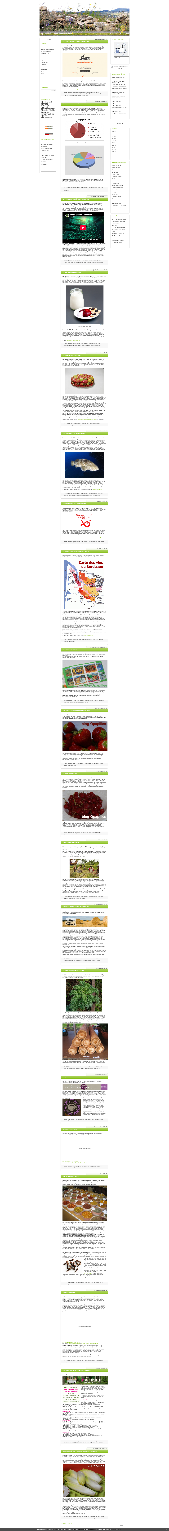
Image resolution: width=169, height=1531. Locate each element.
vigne (102, 187)
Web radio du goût (116, 207)
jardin (97, 1442)
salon (93, 1119)
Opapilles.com (44, 62)
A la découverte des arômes (71, 1176)
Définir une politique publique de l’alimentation (76, 906)
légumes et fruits (45, 53)
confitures (72, 833)
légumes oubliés (72, 1167)
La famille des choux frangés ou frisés (73, 970)
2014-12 (114, 145)
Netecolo (114, 192)
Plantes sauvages (116, 196)
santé (42, 73)
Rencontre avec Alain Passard (70, 1161)
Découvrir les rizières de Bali (71, 842)
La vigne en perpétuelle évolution (72, 104)
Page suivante (68, 1523)
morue (102, 541)
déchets (83, 345)
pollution (45, 110)
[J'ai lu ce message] (167, 1529)
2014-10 (114, 149)
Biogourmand (115, 170)
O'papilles (43, 64)
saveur (65, 765)
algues (65, 263)
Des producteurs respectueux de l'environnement (77, 1370)
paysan (83, 95)
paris (87, 95)
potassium (91, 1518)
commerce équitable (46, 51)
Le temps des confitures (70, 773)
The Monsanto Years (117, 235)
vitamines (74, 1518)
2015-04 (114, 136)
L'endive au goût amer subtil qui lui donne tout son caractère (80, 1451)
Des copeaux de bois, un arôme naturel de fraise (76, 710)
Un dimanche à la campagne (119, 205)
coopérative (66, 93)
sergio (113, 77)
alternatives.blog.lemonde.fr (73, 340)
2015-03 (114, 138)
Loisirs (42, 60)
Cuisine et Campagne (117, 176)
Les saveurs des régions (70, 649)
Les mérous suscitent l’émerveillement (74, 433)
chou (68, 1068)
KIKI (113, 107)
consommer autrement (96, 345)
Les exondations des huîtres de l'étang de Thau (76, 199)
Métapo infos (44, 146)
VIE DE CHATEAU (45, 150)
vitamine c (82, 1068)
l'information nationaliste (46, 148)
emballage (78, 345)
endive (102, 1516)
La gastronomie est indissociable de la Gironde (76, 551)
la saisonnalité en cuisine (70, 1129)
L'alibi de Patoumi (116, 183)
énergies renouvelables (47, 113)
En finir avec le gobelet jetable (119, 219)
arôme (89, 1282)
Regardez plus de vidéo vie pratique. (89, 1343)
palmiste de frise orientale (94, 1068)
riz (80, 898)
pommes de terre (68, 542)
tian (97, 700)
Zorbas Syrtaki (122, 113)
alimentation (47, 117)
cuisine (69, 425)
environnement (48, 109)
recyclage (88, 345)
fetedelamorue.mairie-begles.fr (96, 537)
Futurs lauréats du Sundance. (82, 1162)
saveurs (82, 425)
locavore (72, 95)
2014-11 (114, 147)
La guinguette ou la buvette (118, 227)
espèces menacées (79, 495)
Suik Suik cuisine (116, 201)
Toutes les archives (116, 154)
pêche (102, 493)
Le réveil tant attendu (117, 242)
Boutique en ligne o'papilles (47, 49)
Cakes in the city (116, 174)
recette (42, 71)
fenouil (70, 1284)
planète (44, 104)
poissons (66, 495)
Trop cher (114, 225)
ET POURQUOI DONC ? (47, 159)
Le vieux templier (45, 153)
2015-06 (114, 131)
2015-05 (114, 134)
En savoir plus (116, 1529)
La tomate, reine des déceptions (72, 355)
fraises (97, 763)
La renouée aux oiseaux (47, 144)
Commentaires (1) (93, 832)
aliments (89, 960)
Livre (42, 58)
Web (42, 78)
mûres (76, 833)
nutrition (94, 542)
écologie (45, 107)
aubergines (66, 702)
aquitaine (71, 189)
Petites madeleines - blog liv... (48, 155)
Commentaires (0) (91, 92)
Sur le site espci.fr (88, 1273)
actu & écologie (44, 47)
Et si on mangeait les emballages (72, 272)
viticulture (66, 189)
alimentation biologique (87, 93)
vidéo (42, 75)
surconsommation (88, 495)
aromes (101, 763)
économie (78, 962)
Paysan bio (114, 194)
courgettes (101, 700)
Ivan (113, 111)
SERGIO (114, 113)
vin (100, 1282)
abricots (76, 702)
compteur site (120, 123)
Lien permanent (82, 92)
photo (42, 66)
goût (88, 262)
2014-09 (114, 151)
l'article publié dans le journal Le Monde (87, 419)
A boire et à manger (116, 165)
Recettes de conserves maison (119, 198)
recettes (73, 898)
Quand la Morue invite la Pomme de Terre (74, 503)
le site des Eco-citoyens (118, 185)
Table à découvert (116, 203)
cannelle (84, 833)
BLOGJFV (43, 162)
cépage (86, 189)
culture (70, 1518)
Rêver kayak (115, 238)
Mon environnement (117, 189)
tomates (66, 425)
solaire (101, 262)
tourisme (78, 898)
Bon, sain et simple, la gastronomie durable (75, 1077)
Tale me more (44, 164)
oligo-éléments (80, 1518)
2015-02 (114, 140)
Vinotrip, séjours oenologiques (119, 86)
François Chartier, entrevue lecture (71, 1342)
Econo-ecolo (115, 181)
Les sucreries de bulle (117, 187)
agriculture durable (97, 93)
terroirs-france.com (88, 635)
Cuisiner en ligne (116, 178)
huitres (65, 262)
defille (113, 92)
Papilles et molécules (69, 1292)
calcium (77, 1068)
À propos (49, 39)
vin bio (82, 189)
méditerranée (77, 262)
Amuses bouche (116, 167)
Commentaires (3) (93, 343)
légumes (45, 115)
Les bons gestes (45, 55)
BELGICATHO (44, 157)
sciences (45, 105)
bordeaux (76, 189)
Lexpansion (71, 1162)
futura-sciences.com (97, 489)
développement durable (69, 962)
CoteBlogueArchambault (74, 1343)
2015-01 (114, 142)
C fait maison (115, 172)
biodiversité (46, 102)
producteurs (44, 69)
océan (94, 495)
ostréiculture (70, 262)
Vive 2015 (118, 111)
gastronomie (73, 93)
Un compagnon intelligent (118, 240)
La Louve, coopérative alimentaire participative (76, 41)
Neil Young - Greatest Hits (118, 233)
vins (79, 189)
